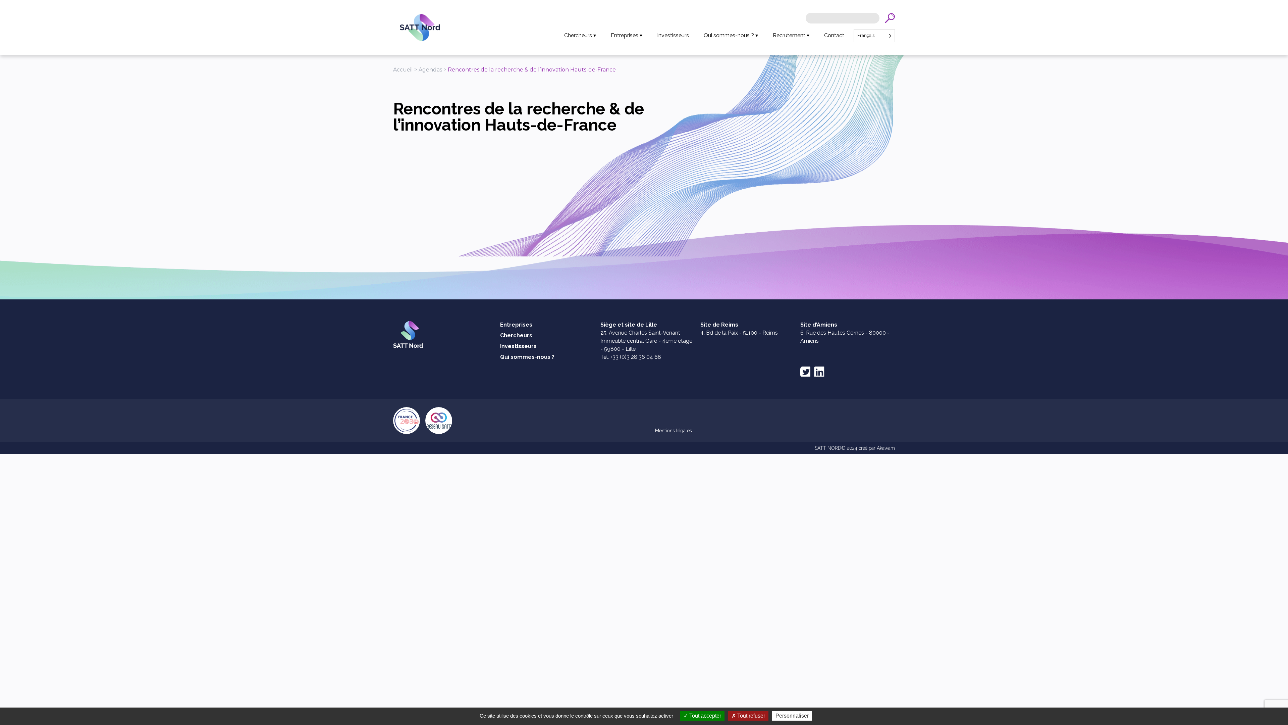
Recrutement (789, 35)
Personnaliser (792, 716)
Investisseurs (673, 35)
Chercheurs (578, 35)
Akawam (886, 448)
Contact (834, 35)
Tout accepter (704, 716)
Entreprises (624, 35)
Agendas (430, 69)
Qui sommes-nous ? (729, 35)
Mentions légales (673, 430)
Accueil (403, 69)
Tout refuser (750, 716)
